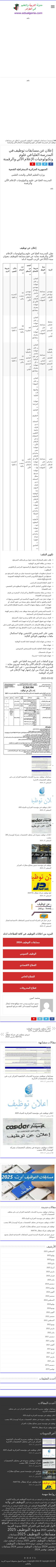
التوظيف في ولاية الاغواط (34, 1499)
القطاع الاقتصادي (28, 965)
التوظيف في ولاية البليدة (16, 1499)
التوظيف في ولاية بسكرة (41, 1514)
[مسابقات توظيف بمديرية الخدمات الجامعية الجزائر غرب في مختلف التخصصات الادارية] (41, 766)
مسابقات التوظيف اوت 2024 (22, 1537)
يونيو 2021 (50, 1349)
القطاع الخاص (28, 976)
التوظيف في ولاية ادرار (48, 1499)
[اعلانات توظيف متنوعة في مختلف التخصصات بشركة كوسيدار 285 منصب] (41, 823)
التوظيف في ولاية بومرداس (23, 1514)
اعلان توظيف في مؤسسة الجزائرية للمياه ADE (35, 807)
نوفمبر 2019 (50, 1369)
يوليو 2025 (50, 1255)
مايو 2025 (51, 1263)
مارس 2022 (50, 1328)
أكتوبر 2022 (50, 1312)
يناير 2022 (50, 1332)
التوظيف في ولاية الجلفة (28, 1506)
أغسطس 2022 (49, 1320)
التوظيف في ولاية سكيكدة (12, 1518)
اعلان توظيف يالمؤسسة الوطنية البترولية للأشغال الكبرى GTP (39, 1029)
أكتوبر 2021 (50, 1345)
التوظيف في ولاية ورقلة (35, 1523)
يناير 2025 (50, 1280)
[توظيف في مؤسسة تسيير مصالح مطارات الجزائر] (41, 854)
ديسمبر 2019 (49, 1365)
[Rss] (35, 1558)
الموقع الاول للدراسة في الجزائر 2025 (28, 1524)
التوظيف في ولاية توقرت (26, 1516)
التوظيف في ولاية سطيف (29, 1518)
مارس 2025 (50, 1272)
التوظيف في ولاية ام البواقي (18, 1510)
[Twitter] (30, 1558)
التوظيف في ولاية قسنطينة (16, 1520)
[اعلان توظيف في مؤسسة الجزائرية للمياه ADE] (41, 796)
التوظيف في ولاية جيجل (44, 1518)
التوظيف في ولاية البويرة (47, 1502)
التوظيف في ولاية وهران (17, 1523)
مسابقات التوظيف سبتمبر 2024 (26, 1546)
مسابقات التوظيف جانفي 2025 (39, 1540)
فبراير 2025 (50, 1276)
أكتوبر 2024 (50, 1292)
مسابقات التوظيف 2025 (36, 1534)
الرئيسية (51, 141)
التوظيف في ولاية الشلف (10, 1506)
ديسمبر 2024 (49, 1284)
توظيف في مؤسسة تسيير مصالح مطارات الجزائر (34, 865)
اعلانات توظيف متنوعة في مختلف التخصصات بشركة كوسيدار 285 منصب (29, 1222)
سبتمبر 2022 (49, 1316)
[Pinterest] (28, 1558)
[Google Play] (25, 1558)
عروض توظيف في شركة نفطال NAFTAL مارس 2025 (17, 1035)
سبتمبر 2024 (49, 1296)
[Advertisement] (28, 46)
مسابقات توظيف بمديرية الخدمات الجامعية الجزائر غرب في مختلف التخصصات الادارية (23, 1440)
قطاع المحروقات (28, 987)
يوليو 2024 (50, 1304)
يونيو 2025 (50, 1259)
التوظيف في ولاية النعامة (34, 1510)
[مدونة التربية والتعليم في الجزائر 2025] (28, 9)
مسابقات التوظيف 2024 (28, 942)
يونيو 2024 (50, 1308)
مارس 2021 (50, 1357)
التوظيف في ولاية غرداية (48, 1520)
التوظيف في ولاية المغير (48, 1510)
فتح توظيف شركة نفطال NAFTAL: (39, 893)
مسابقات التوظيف (39, 141)
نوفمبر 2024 (50, 1288)
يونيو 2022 (50, 1324)
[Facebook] (32, 1558)
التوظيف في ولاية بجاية (26, 1512)
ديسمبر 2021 (49, 1337)
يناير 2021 (50, 1361)
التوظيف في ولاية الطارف (47, 1508)
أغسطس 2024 (49, 1300)
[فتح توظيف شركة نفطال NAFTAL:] (41, 881)
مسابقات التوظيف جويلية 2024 (38, 1543)
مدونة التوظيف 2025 (24, 1529)
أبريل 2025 (50, 1267)
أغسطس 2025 (49, 1251)
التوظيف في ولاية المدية (30, 1508)
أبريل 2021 (50, 1353)
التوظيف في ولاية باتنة (41, 1512)
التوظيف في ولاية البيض (32, 1502)
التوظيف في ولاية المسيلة (14, 1508)
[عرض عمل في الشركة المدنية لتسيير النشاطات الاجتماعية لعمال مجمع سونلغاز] (41, 909)
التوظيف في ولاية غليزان (33, 1520)
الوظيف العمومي (26, 141)
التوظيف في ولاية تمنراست (42, 1516)
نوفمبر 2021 (50, 1341)
